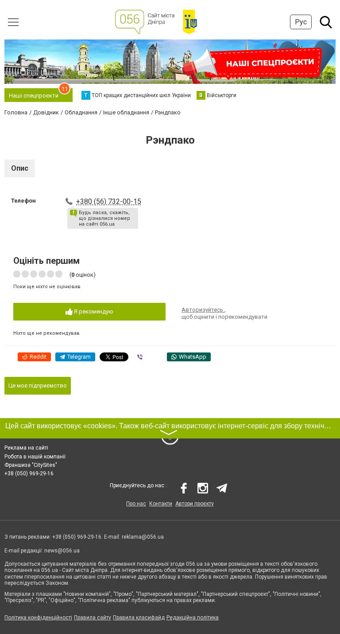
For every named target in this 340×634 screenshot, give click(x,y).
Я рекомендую (93, 311)
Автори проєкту (194, 504)
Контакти (160, 504)
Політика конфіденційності (38, 617)
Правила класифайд (139, 617)
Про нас (136, 504)
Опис (19, 168)
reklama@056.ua (143, 537)
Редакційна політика (192, 617)
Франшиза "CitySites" (30, 465)
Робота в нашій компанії (35, 457)
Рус (301, 22)
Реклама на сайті (26, 448)
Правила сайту (92, 617)
